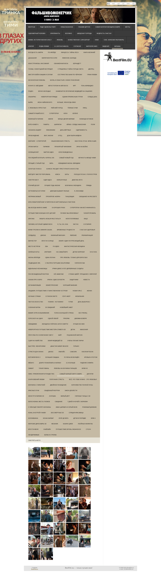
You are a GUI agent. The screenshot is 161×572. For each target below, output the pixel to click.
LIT (123, 3)
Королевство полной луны (82, 385)
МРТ (74, 85)
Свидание (58, 401)
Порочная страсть (56, 379)
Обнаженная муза (61, 63)
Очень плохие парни (75, 340)
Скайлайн (47, 429)
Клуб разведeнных (66, 152)
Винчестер (32, 241)
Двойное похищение (58, 385)
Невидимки (32, 324)
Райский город (57, 108)
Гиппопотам (80, 263)
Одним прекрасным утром (72, 96)
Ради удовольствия (47, 27)
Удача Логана (50, 257)
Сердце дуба (92, 96)
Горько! (76, 346)
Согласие (77, 46)
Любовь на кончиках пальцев (65, 368)
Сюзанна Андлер (34, 130)
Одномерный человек (36, 33)
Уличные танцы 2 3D (82, 396)
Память (46, 124)
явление (73, 235)
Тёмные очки (73, 108)
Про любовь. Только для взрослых (73, 257)
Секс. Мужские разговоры (114, 40)
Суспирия (87, 224)
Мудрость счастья (104, 33)
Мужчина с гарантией (36, 385)
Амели (50, 119)
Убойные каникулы (85, 423)
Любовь (60, 40)
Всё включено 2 (34, 357)
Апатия (31, 46)
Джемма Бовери (80, 318)
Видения (106, 46)
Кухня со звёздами (35, 85)
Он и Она (93, 252)
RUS (108, 3)
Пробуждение (33, 135)
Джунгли (90, 374)
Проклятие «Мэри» (53, 196)
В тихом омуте (51, 296)
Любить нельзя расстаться (50, 218)
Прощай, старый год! (36, 163)
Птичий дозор (33, 185)
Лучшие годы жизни (52, 185)
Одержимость (81, 130)
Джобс (50, 351)
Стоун (88, 429)
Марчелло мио (91, 46)
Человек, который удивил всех (40, 224)
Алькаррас (32, 96)
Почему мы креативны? (69, 213)
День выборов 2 (84, 302)
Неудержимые (33, 435)
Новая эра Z (77, 290)
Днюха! (43, 235)
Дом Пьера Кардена (74, 135)
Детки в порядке (79, 418)
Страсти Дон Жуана (35, 351)
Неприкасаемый (34, 196)
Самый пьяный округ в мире (71, 374)
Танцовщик (69, 196)
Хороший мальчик (70, 285)
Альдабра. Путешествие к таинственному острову (48, 290)
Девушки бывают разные (59, 191)
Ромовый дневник (89, 407)
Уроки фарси (33, 146)
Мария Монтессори (49, 58)
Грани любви (92, 74)
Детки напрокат (79, 252)
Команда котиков (86, 119)
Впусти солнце (48, 241)
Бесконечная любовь (36, 80)
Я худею (56, 246)
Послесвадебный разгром (38, 274)
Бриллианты (55, 33)
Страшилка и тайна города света (70, 69)
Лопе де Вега (63, 418)
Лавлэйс (61, 351)
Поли (93, 124)
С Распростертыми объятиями (57, 263)
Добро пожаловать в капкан (50, 363)
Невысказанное (67, 27)
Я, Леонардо (79, 191)
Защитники (74, 279)
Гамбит (31, 368)
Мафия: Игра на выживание (38, 313)
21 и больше (70, 363)
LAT (118, 3)
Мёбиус (31, 363)
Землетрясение (52, 285)
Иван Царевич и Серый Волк (66, 407)
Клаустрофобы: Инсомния (38, 63)
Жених (89, 290)
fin (133, 3)
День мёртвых (65, 130)
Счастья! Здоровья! (87, 230)
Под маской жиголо (75, 335)
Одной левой (53, 318)
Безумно (68, 33)
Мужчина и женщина (73, 185)
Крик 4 (93, 418)
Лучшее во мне (79, 324)
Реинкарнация (87, 235)
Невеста (86, 279)
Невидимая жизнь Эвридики (69, 163)
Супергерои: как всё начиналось (82, 207)
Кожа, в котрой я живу (37, 412)
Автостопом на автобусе (58, 85)
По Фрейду (52, 52)
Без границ (83, 313)
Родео (30, 91)
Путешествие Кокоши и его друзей (41, 213)
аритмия (47, 252)
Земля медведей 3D (55, 340)
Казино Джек (68, 423)
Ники (97, 40)
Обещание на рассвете (88, 196)
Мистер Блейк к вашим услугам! (40, 74)
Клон (65, 113)
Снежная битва (34, 307)
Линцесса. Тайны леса (69, 52)
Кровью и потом (90, 357)
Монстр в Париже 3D (36, 396)
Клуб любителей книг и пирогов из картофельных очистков (51, 202)
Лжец (85, 108)
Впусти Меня (33, 429)
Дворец (91, 69)
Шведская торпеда (84, 33)
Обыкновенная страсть (60, 141)
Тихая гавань (44, 368)
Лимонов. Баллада (69, 58)
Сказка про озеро (35, 279)
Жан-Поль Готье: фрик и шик (85, 141)
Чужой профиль (90, 213)
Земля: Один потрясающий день (71, 241)
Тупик (70, 302)
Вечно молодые (44, 91)
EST (113, 3)
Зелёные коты (33, 252)
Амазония (84, 329)
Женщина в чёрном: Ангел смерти (55, 324)
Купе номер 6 (33, 124)
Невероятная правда (49, 96)
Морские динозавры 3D (37, 423)
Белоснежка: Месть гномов (39, 401)
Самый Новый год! (66, 157)
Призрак (66, 318)
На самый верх (62, 252)
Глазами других (84, 27)
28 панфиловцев (34, 285)
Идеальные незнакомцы (37, 268)
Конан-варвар (48, 418)
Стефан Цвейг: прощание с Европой (83, 274)
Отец (60, 135)
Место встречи (34, 246)
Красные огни (33, 390)
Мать (51, 163)
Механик (54, 423)
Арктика (31, 218)
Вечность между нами (87, 157)
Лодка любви (44, 46)
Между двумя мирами (66, 119)
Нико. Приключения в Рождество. (41, 374)
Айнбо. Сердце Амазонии (76, 124)
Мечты (127, 27)
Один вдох (48, 180)
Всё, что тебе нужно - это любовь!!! (83, 379)
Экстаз (75, 224)
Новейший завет (66, 307)
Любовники (50, 130)
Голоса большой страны (64, 313)
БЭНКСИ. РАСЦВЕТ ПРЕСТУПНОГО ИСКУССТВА (62, 169)
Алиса (57, 174)
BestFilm (31, 27)
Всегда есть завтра (35, 52)
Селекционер (33, 152)
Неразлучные (62, 180)
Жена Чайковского (45, 102)
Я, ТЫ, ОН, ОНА (62, 224)
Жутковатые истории (36, 191)
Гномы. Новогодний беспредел (40, 69)
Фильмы (117, 46)
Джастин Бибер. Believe (59, 346)
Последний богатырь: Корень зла (41, 157)
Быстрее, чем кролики (36, 346)
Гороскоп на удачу (35, 318)
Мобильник (79, 296)
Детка (73, 329)
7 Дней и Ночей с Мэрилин (77, 401)
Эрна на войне (82, 146)
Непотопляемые (72, 218)
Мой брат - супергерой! (37, 141)
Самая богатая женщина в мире (107, 27)
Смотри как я (33, 180)
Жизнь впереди (34, 257)
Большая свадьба (52, 357)
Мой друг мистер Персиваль (39, 174)
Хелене (75, 113)
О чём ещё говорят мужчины (39, 407)
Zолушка (52, 396)
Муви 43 (85, 368)
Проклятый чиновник (62, 146)
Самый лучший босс (36, 113)
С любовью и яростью (37, 108)
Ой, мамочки (59, 274)
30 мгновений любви (36, 379)
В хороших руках (58, 207)
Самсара (73, 351)
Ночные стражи (34, 296)
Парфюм (46, 146)
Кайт (60, 335)
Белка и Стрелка (50, 435)
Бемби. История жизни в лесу (40, 40)
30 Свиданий (50, 307)
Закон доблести (71, 390)
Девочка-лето (77, 180)
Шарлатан (58, 124)
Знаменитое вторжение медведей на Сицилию (74, 91)
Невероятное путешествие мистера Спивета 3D (47, 329)
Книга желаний (89, 52)
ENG (128, 3)
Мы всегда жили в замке (37, 207)
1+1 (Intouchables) (61, 46)
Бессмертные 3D (57, 412)
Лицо (86, 218)
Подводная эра (34, 263)
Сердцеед (31, 235)
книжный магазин (58, 235)
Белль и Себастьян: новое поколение (64, 80)
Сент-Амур (66, 296)
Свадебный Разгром (52, 390)
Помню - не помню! (55, 302)
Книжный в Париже (35, 119)
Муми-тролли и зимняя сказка (40, 230)
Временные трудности (66, 230)
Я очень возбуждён (71, 357)
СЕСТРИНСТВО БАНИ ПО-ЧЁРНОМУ (70, 74)
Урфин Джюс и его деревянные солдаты (67, 268)
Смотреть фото (34, 440)
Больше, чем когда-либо (66, 102)
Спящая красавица (76, 412)
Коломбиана (33, 418)
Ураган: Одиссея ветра (56, 279)
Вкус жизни (48, 135)
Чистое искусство (35, 302)
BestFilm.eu (34, 569)
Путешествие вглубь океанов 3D (68, 429)
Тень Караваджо (87, 85)
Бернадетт (77, 63)
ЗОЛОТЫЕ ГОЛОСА (34, 169)
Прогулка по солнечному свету (40, 335)
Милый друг (65, 396)
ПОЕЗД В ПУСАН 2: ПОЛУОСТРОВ (85, 174)
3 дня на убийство (35, 340)
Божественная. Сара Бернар (79, 40)
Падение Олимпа (86, 363)
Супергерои (54, 113)
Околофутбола (87, 351)
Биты (67, 174)
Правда (88, 185)
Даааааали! (32, 58)
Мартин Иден (49, 152)
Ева (46, 246)
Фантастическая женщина (74, 246)
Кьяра (30, 102)
